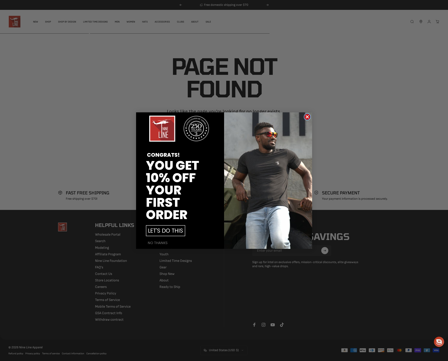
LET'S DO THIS (165, 231)
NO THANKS (158, 243)
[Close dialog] (307, 117)
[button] (439, 342)
